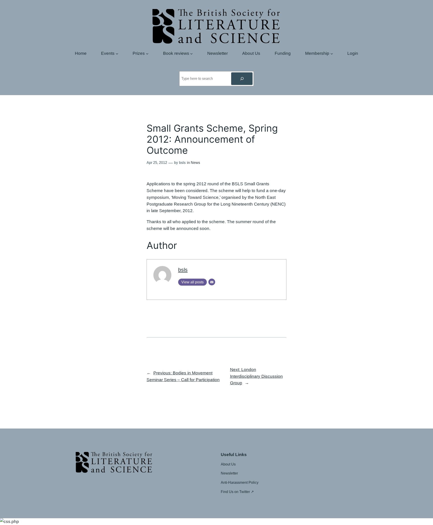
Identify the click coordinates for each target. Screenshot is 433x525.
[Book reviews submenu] (191, 53)
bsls (183, 270)
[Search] (241, 78)
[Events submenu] (117, 53)
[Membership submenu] (331, 53)
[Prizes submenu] (147, 53)
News (195, 163)
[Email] (211, 282)
